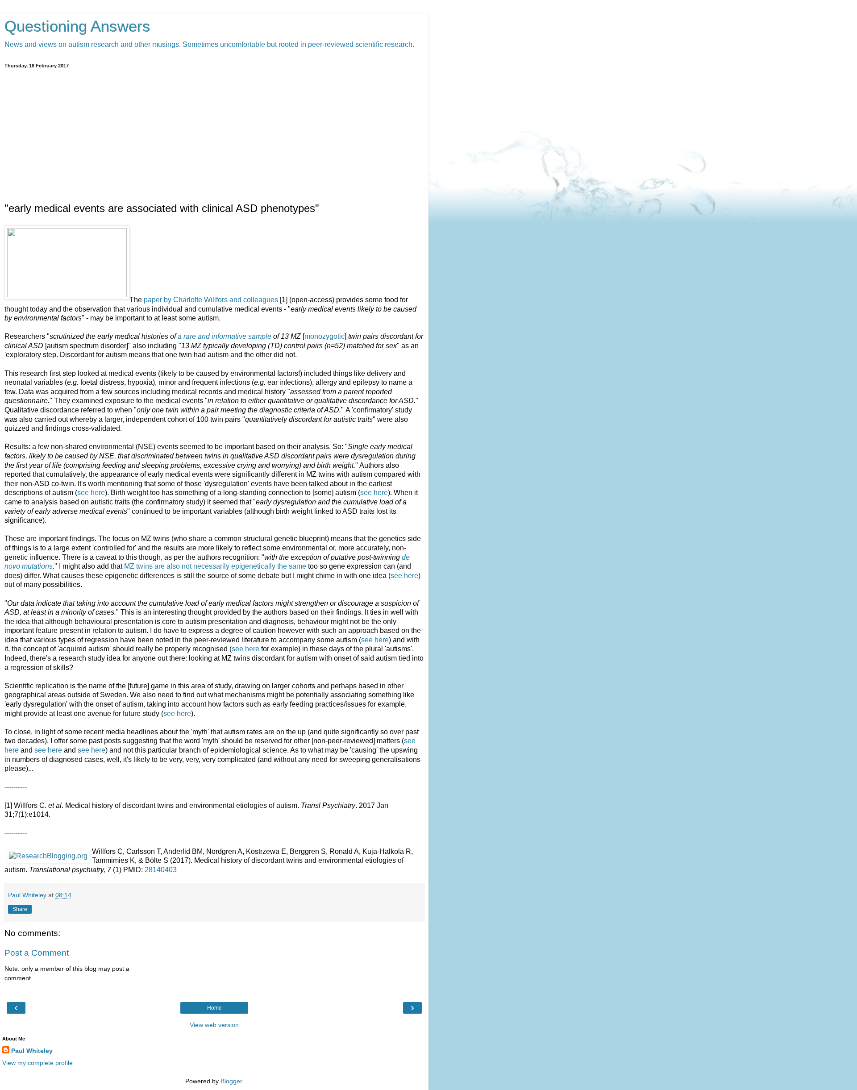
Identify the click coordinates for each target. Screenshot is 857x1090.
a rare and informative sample (224, 336)
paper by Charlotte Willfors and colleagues (211, 300)
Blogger (231, 1081)
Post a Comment (36, 952)
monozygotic (324, 336)
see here (91, 492)
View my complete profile (37, 1062)
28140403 (161, 870)
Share (19, 909)
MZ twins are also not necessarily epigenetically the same (215, 566)
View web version (214, 1024)
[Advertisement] (214, 135)
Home (214, 1008)
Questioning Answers (77, 26)
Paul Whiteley (32, 1050)
